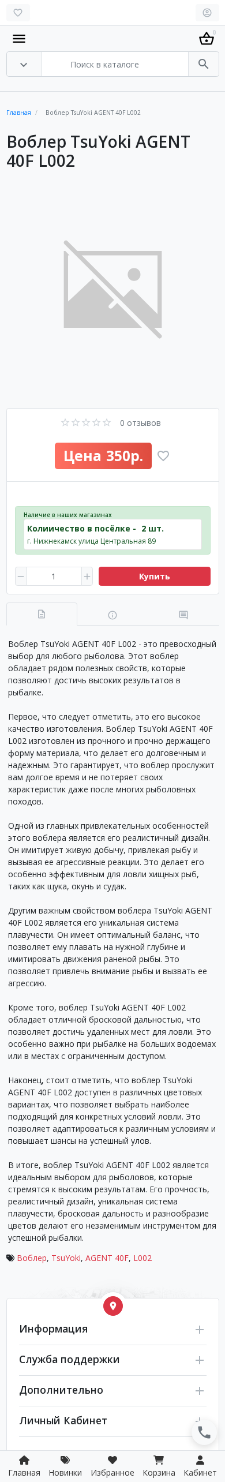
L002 (142, 1257)
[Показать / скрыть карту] (113, 1306)
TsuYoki (66, 1257)
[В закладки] (163, 455)
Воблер (32, 1257)
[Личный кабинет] (207, 12)
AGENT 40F (107, 1257)
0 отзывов (140, 422)
